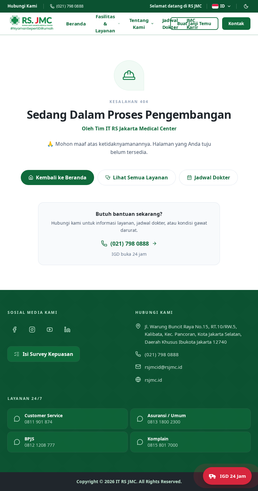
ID (222, 6)
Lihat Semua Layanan (140, 177)
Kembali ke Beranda (61, 177)
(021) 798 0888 (69, 6)
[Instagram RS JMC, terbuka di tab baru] (32, 329)
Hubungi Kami (22, 6)
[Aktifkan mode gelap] (246, 6)
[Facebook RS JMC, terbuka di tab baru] (14, 329)
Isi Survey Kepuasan (48, 354)
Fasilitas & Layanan (105, 23)
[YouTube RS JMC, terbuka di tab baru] (50, 329)
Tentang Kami (139, 23)
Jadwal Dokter (212, 177)
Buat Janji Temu (194, 23)
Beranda (76, 23)
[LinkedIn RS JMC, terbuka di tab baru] (67, 329)
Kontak (236, 23)
